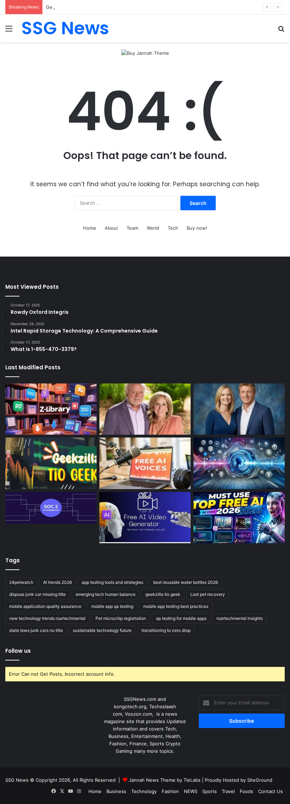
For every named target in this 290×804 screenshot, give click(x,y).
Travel (228, 791)
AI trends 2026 (57, 582)
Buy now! (197, 228)
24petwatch (21, 582)
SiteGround (259, 780)
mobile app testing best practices (175, 606)
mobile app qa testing (112, 606)
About (111, 228)
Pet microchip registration (120, 618)
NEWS (190, 791)
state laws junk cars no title (36, 630)
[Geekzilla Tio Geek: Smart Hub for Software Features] (51, 463)
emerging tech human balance (105, 594)
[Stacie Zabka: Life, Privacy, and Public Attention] (239, 409)
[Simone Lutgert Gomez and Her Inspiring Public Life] (145, 409)
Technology (144, 791)
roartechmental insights (239, 618)
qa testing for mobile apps (181, 618)
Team (132, 228)
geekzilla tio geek (162, 594)
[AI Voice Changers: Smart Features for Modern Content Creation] (239, 463)
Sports (209, 791)
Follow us (18, 651)
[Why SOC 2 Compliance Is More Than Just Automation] (51, 508)
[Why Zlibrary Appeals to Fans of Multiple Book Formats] (51, 409)
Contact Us (270, 791)
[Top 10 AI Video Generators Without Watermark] (145, 518)
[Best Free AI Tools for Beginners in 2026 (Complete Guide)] (239, 518)
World (153, 228)
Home (89, 228)
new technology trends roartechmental (47, 618)
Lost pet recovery (207, 594)
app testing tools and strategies (112, 582)
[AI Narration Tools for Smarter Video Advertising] (145, 463)
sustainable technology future (102, 630)
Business (116, 791)
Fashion (170, 791)
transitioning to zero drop (166, 630)
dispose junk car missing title (37, 594)
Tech (173, 228)
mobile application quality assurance (45, 606)
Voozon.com (138, 714)
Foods (246, 791)
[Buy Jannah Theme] (145, 52)
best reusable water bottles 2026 (185, 582)
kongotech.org (130, 706)
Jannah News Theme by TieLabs (165, 780)
